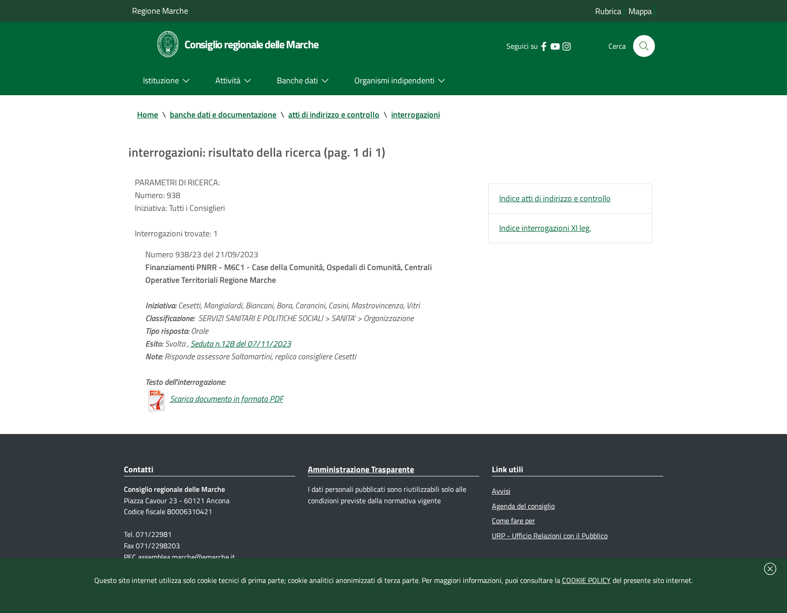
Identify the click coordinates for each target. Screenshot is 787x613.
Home (147, 114)
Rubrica (608, 11)
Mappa (640, 11)
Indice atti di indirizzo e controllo (555, 198)
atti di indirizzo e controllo (333, 114)
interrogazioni (415, 114)
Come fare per (513, 520)
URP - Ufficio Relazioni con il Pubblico (550, 535)
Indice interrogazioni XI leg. (545, 228)
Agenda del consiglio (523, 506)
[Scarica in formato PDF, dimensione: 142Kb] (156, 399)
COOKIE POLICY (586, 580)
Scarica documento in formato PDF (226, 399)
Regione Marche (160, 11)
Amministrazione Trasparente (361, 469)
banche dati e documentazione (223, 114)
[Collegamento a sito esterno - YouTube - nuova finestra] (555, 45)
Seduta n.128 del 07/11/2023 (240, 343)
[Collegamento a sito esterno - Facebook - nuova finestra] (543, 45)
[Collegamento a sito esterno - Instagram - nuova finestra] (566, 45)
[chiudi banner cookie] (770, 569)
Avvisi (501, 490)
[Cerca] (644, 46)
